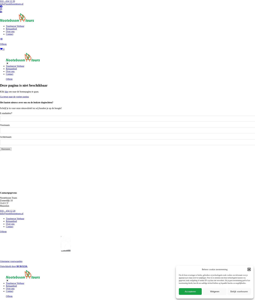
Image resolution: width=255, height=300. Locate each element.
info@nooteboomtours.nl (11, 4)
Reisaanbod (11, 29)
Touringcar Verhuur (15, 26)
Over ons (10, 31)
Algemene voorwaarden (11, 261)
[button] (249, 269)
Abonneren (5, 149)
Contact (9, 34)
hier (6, 91)
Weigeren (214, 291)
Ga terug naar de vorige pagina (14, 96)
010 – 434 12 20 (7, 211)
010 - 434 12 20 (7, 1)
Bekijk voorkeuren (239, 291)
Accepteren (190, 291)
